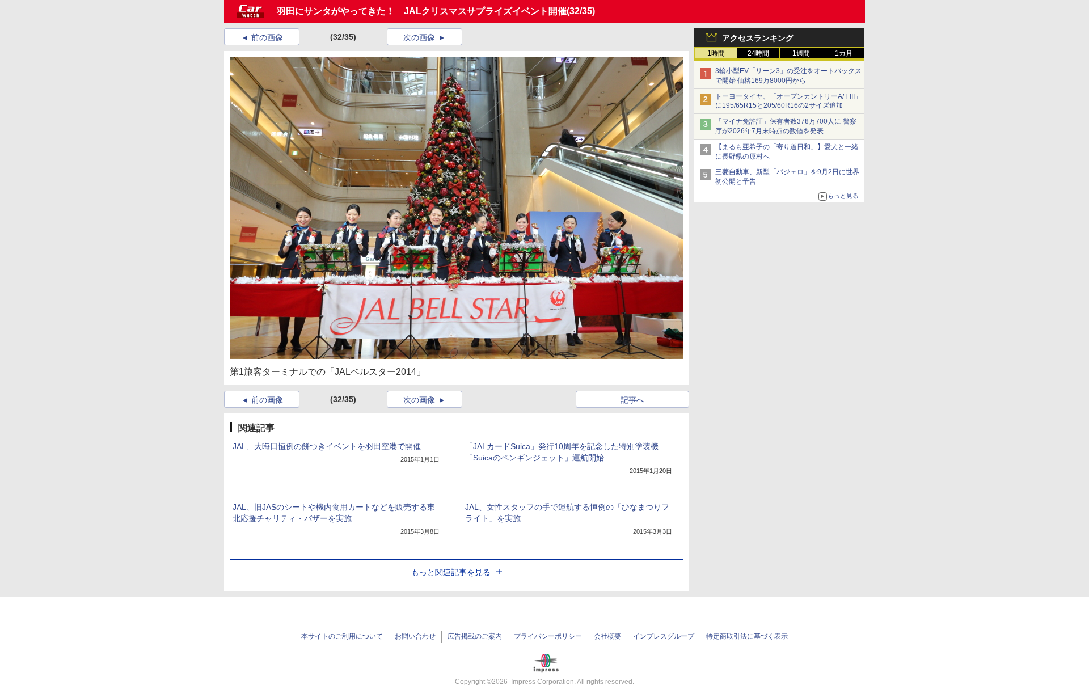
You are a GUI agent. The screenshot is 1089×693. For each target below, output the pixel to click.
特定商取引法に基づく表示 (747, 636)
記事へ (632, 399)
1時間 (716, 53)
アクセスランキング (757, 38)
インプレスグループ (663, 636)
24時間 (758, 53)
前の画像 (267, 37)
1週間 (801, 53)
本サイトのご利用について (342, 636)
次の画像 (419, 37)
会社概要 (607, 636)
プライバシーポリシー (548, 636)
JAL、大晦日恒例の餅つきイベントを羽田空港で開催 (327, 446)
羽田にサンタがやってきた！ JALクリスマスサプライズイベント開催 (422, 11)
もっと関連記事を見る (451, 572)
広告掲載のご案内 (475, 636)
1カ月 (843, 53)
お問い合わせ (415, 636)
